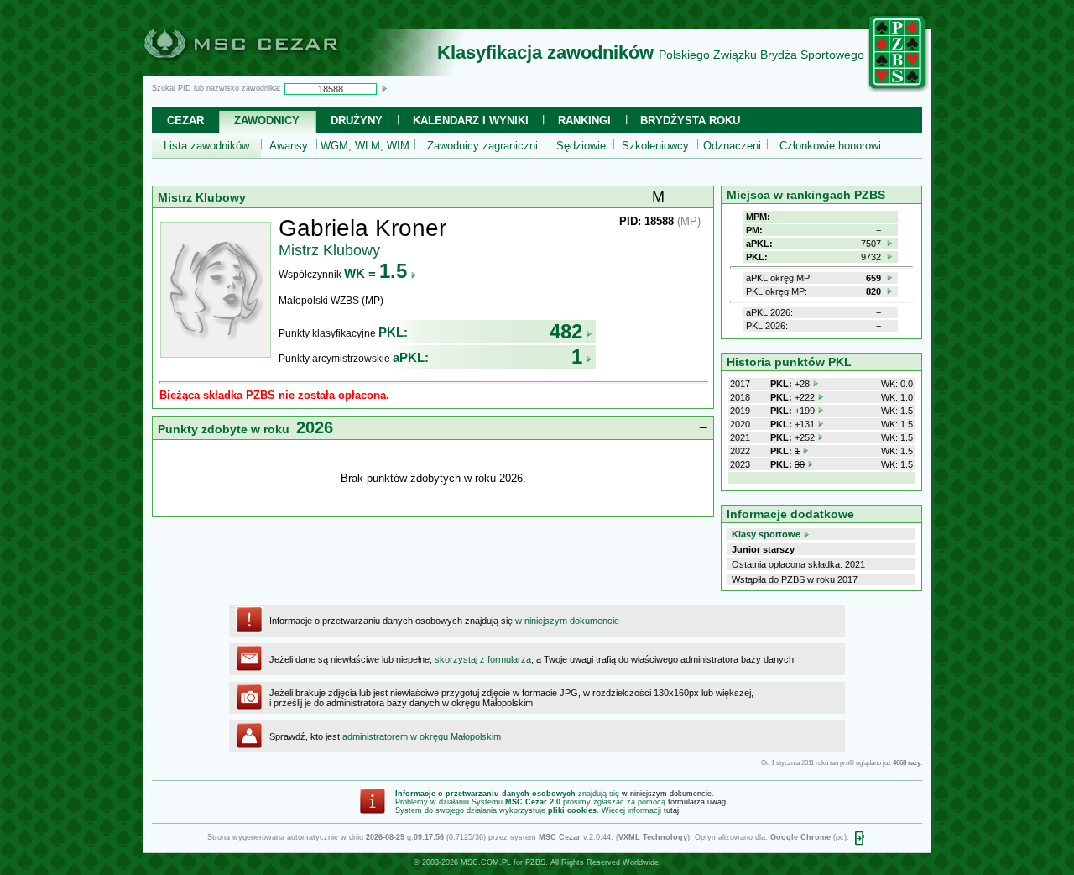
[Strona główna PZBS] (898, 90)
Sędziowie (581, 145)
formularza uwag (697, 802)
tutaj (671, 810)
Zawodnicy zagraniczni (482, 145)
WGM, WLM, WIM (365, 145)
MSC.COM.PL (486, 862)
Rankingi (584, 120)
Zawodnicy (267, 120)
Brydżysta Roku (690, 120)
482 (566, 331)
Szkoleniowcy (655, 145)
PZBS (535, 862)
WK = (375, 273)
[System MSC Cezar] (268, 70)
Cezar (185, 120)
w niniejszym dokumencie (567, 621)
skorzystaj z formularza (483, 659)
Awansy (288, 145)
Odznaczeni (732, 145)
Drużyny (357, 120)
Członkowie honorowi (830, 145)
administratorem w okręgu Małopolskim (421, 736)
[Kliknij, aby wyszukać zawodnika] (384, 88)
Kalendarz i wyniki (471, 120)
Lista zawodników (206, 145)
